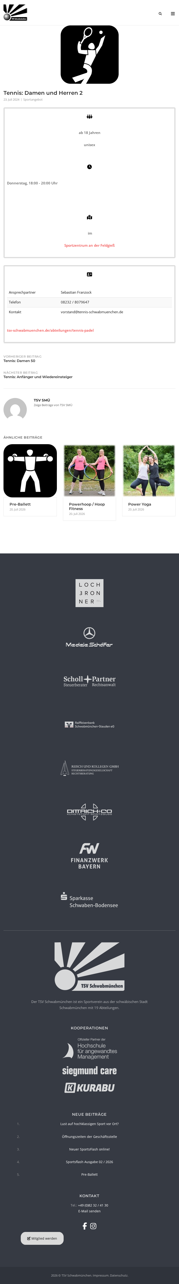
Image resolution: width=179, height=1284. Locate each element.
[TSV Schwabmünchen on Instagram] (93, 1226)
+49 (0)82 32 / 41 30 (93, 1205)
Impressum (101, 1275)
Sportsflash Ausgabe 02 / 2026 (89, 1162)
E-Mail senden (89, 1211)
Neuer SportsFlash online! (89, 1149)
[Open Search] (160, 14)
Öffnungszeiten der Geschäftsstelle (89, 1136)
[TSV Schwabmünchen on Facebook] (86, 1226)
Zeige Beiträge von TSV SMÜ (53, 405)
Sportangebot (33, 99)
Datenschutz (118, 1275)
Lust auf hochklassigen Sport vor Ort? (89, 1124)
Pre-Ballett (89, 1174)
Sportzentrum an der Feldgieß (89, 245)
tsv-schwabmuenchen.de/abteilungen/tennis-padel (50, 330)
